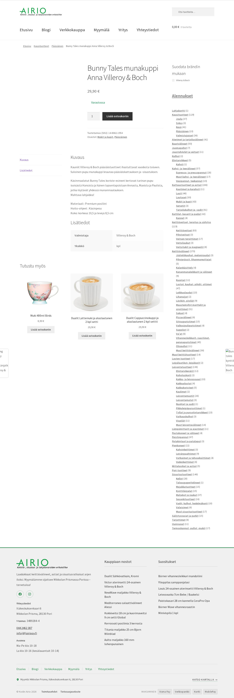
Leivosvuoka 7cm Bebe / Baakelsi (178, 594)
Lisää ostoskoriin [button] (41, 329)
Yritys (123, 29)
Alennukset (182, 95)
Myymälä (102, 29)
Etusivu (26, 29)
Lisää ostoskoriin (118, 116)
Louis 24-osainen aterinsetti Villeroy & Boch (185, 588)
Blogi (46, 29)
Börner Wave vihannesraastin (176, 607)
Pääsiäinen (57, 46)
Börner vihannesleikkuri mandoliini (180, 576)
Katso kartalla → (205, 679)
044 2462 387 (24, 628)
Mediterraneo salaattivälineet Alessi (123, 605)
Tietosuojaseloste (70, 691)
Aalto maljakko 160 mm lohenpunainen (119, 642)
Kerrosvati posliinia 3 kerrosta (123, 623)
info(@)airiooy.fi (26, 633)
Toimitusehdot (49, 691)
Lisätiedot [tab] (26, 170)
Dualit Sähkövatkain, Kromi (121, 576)
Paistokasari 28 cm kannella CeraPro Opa (184, 601)
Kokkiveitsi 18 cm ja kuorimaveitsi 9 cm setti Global (125, 615)
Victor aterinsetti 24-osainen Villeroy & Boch (122, 584)
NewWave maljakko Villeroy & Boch (122, 594)
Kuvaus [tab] (24, 160)
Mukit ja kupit (105, 137)
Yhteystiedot (148, 29)
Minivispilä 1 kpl (168, 613)
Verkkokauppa (72, 29)
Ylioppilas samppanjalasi (173, 582)
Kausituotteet (41, 46)
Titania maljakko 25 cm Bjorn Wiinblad (122, 632)
